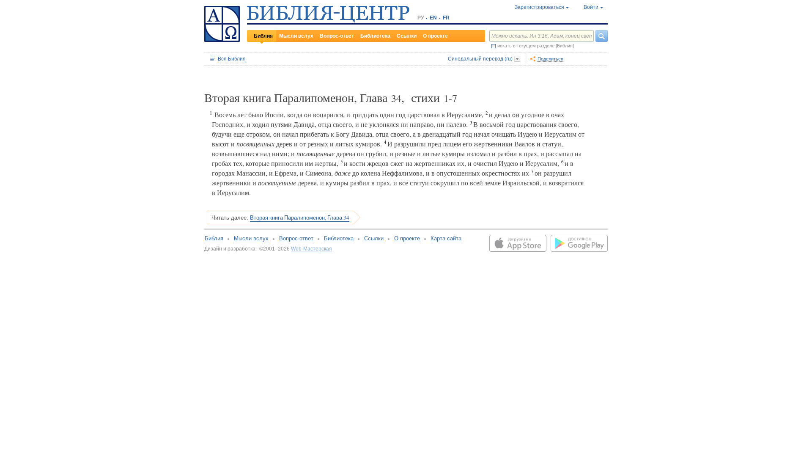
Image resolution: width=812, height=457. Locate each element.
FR (446, 18)
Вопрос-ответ (337, 36)
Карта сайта (446, 238)
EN (433, 18)
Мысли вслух (296, 36)
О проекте (435, 36)
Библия (263, 36)
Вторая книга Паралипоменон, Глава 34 (299, 217)
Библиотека (375, 36)
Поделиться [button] (550, 58)
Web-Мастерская (311, 249)
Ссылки (407, 36)
